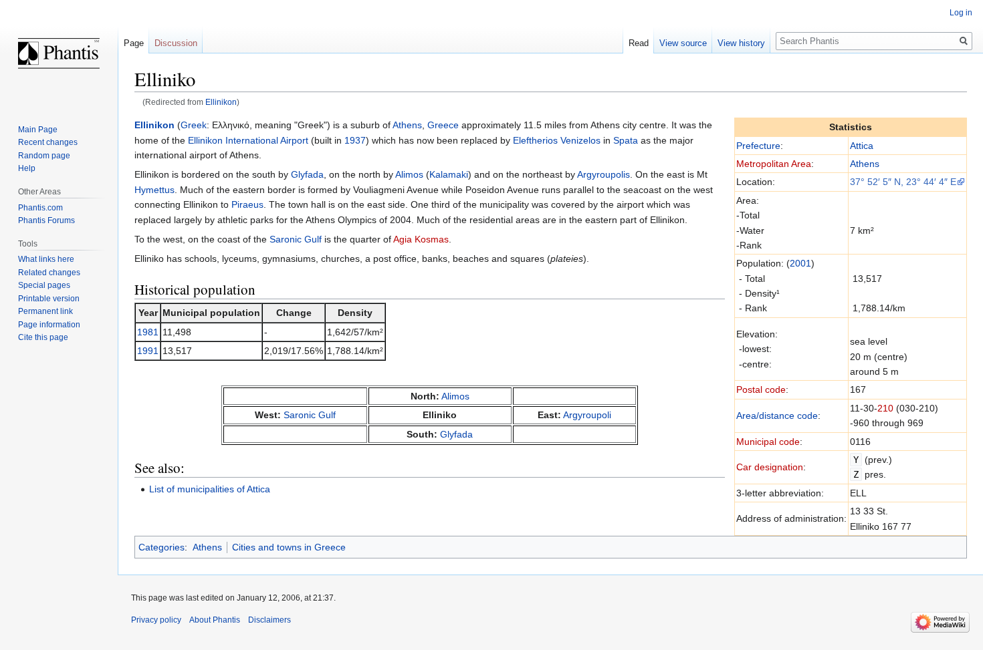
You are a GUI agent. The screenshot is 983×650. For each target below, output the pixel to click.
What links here (46, 259)
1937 (355, 140)
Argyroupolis (603, 174)
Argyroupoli (587, 415)
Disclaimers (269, 620)
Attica (861, 145)
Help (26, 168)
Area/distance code (777, 415)
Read (639, 43)
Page (134, 43)
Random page (44, 155)
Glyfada (307, 174)
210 (885, 408)
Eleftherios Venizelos (556, 140)
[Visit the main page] (58, 53)
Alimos (409, 174)
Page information (49, 324)
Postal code (761, 389)
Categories (161, 547)
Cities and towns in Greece (289, 547)
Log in (961, 12)
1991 (147, 350)
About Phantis (214, 620)
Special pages (44, 285)
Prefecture (758, 145)
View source (683, 43)
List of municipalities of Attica (209, 489)
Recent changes (48, 142)
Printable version (49, 298)
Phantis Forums (46, 220)
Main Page (38, 129)
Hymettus (154, 189)
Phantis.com (40, 207)
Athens (864, 163)
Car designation (769, 467)
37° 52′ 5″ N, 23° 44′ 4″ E (903, 181)
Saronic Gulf (295, 239)
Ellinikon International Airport (248, 140)
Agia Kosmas (421, 239)
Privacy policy (156, 620)
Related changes (49, 272)
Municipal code (768, 441)
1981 (147, 332)
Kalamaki (448, 174)
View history (741, 43)
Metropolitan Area (773, 163)
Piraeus (247, 204)
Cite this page (43, 337)
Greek (194, 125)
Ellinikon (221, 102)
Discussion (175, 43)
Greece (443, 125)
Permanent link (45, 311)
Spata (625, 140)
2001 (800, 263)
